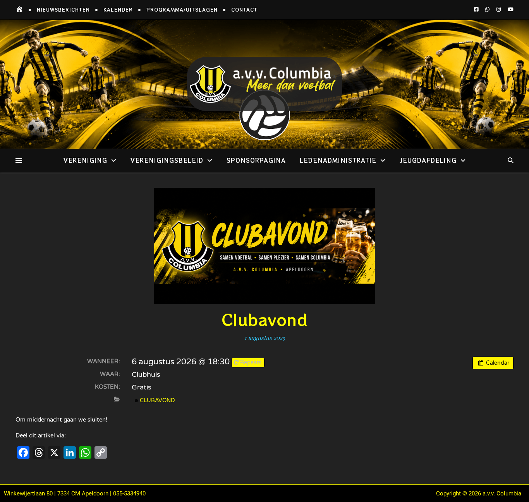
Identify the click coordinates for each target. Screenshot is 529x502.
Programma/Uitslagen (182, 9)
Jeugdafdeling (428, 160)
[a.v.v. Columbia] (264, 84)
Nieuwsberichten (63, 9)
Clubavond (156, 400)
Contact (244, 9)
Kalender (118, 9)
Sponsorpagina (256, 160)
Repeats (251, 362)
